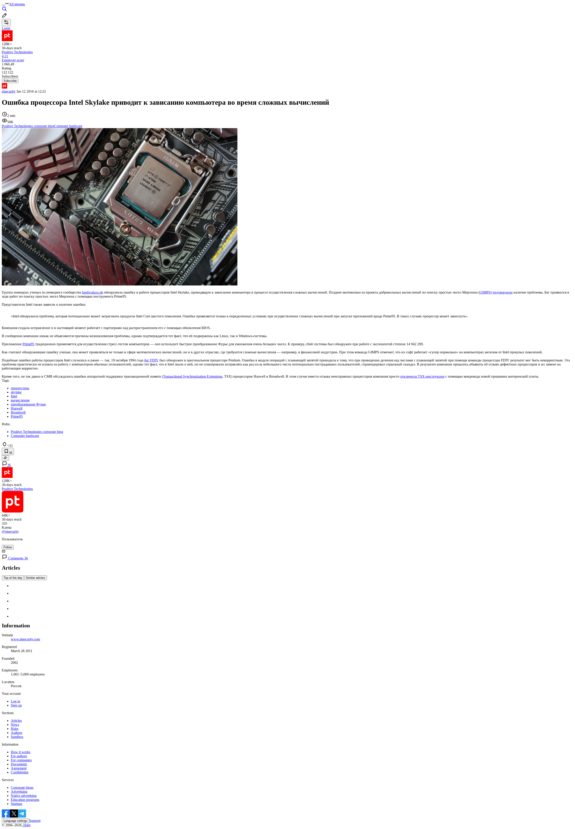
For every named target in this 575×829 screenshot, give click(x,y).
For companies (21, 760)
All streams (17, 4)
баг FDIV (151, 360)
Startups (16, 804)
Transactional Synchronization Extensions (192, 376)
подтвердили (503, 292)
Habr (26, 825)
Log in (15, 701)
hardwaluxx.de (92, 292)
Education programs (25, 800)
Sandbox (17, 737)
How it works (20, 752)
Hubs (14, 729)
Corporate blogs (22, 787)
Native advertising (24, 796)
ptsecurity (8, 91)
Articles (16, 720)
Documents (19, 764)
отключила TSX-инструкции (422, 376)
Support (34, 820)
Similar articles (35, 577)
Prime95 (28, 344)
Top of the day (13, 577)
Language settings (15, 820)
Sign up (16, 705)
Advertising (19, 791)
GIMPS (485, 292)
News (15, 724)
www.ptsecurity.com (25, 639)
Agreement (19, 768)
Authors (16, 733)
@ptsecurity (10, 531)
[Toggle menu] (3, 5)
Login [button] (6, 28)
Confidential (19, 772)
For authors (19, 756)
